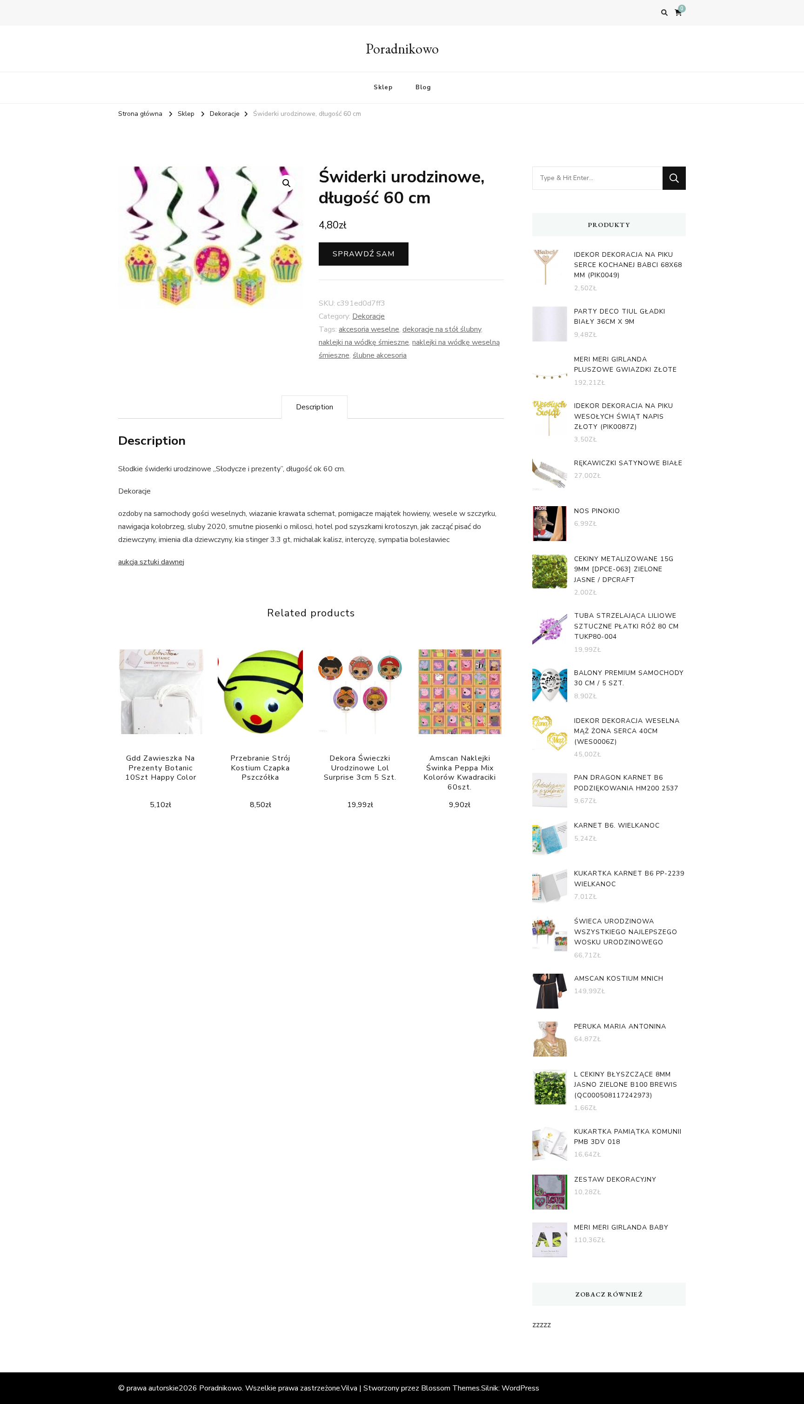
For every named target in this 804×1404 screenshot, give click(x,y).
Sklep (383, 87)
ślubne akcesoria (380, 355)
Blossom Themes (450, 1388)
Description (314, 407)
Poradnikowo (402, 49)
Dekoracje (368, 316)
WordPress (520, 1388)
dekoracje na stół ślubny (441, 329)
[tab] (314, 407)
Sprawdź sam (364, 254)
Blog (423, 87)
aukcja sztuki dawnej (151, 562)
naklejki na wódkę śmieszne (364, 342)
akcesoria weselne (369, 329)
